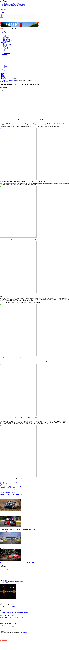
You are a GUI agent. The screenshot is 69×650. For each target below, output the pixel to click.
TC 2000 (5, 49)
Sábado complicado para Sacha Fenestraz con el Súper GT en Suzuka (14, 4)
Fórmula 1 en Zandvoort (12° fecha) (9, 607)
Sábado (10, 482)
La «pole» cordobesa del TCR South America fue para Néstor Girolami (14, 3)
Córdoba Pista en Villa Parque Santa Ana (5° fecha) (13, 618)
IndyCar (5, 59)
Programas (4, 69)
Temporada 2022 (15, 482)
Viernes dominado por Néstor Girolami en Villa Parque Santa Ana (13, 7)
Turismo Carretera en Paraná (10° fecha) (10, 629)
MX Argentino (6, 46)
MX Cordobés (6, 38)
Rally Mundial (6, 63)
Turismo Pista (6, 52)
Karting (5, 36)
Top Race (6, 51)
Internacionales (4, 54)
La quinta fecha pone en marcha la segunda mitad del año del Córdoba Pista (19, 546)
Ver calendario (2, 631)
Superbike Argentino (7, 48)
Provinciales (4, 32)
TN (4, 50)
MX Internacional (7, 61)
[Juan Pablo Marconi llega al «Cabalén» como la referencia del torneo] (10, 527)
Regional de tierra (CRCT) (8, 40)
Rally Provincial (7, 39)
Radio (5, 70)
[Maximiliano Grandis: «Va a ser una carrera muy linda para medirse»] (10, 510)
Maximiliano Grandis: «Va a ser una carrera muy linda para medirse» (13, 5)
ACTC (5, 43)
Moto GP (5, 60)
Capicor (5, 33)
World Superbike (7, 65)
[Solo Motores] (17, 19)
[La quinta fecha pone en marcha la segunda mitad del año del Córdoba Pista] (10, 543)
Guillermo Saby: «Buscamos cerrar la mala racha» (12, 581)
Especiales (4, 68)
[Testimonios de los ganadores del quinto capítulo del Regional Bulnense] (10, 560)
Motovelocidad (6, 37)
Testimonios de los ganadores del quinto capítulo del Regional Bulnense (18, 563)
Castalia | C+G (24, 632)
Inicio (1, 80)
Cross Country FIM (7, 56)
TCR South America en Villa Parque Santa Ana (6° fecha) (14, 612)
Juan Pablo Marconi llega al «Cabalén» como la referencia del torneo (17, 529)
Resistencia (6, 64)
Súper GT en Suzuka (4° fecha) (8, 623)
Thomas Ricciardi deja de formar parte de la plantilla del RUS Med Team (14, 6)
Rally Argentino (7, 47)
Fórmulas (5, 45)
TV (4, 71)
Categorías (4, 80)
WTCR (5, 66)
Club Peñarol (6, 34)
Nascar (5, 62)
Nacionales (4, 42)
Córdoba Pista (6, 35)
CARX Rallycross (7, 44)
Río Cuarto (7, 482)
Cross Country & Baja (8, 55)
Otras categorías (7, 41)
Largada (3, 31)
